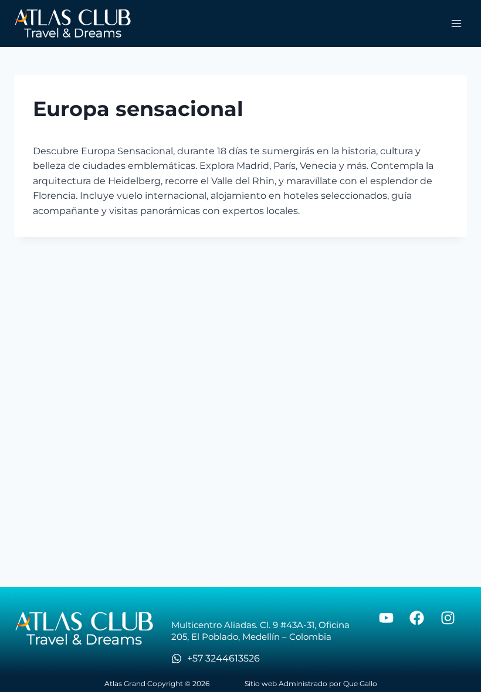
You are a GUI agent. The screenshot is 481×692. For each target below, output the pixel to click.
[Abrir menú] (456, 23)
